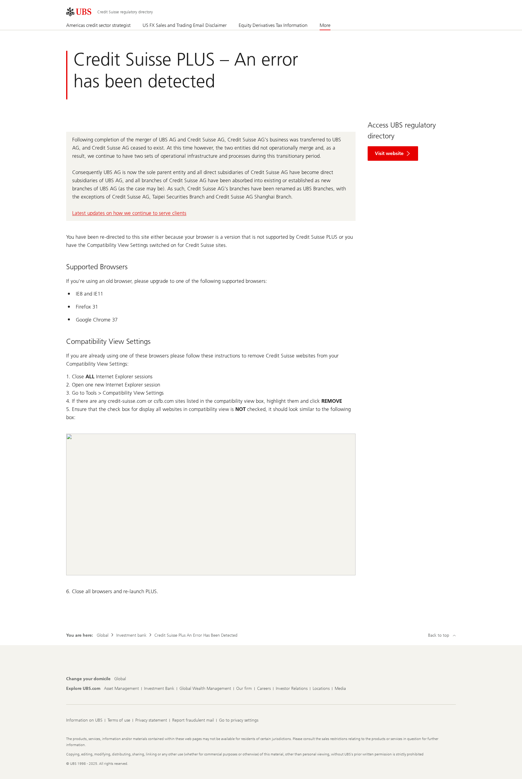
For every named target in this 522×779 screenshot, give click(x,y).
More (325, 25)
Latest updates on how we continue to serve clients (129, 213)
